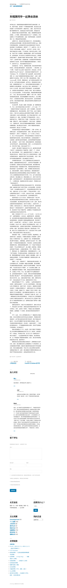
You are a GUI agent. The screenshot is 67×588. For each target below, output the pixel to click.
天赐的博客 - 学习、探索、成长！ (18, 569)
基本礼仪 (12, 526)
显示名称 (12, 462)
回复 (14, 386)
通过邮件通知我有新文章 (15, 484)
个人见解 (12, 521)
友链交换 (12, 544)
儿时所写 (12, 524)
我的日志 (12, 528)
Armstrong (13, 4)
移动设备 (12, 532)
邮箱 (27, 462)
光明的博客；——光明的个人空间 (18, 560)
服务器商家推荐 (17, 6)
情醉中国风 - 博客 (14, 565)
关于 (11, 6)
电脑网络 (12, 530)
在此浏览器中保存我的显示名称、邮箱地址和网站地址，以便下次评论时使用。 (26, 475)
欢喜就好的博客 (14, 563)
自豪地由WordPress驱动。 (19, 583)
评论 (11, 447)
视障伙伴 (19, 356)
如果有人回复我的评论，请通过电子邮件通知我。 (20, 478)
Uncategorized (14, 519)
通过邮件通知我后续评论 (15, 481)
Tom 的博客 (13, 571)
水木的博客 (13, 567)
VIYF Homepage (14, 550)
